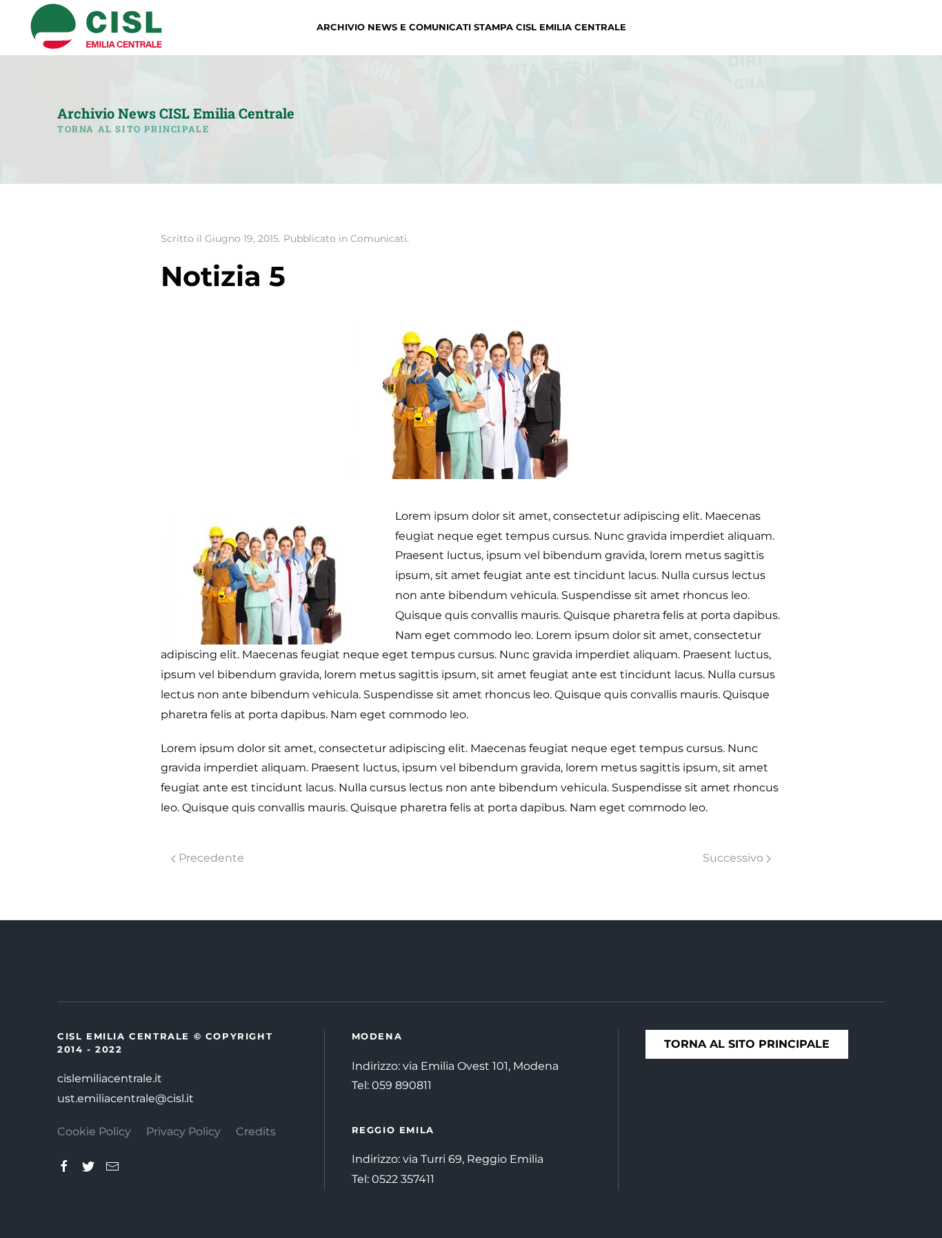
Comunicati (378, 238)
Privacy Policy (183, 1131)
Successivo (734, 857)
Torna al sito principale (133, 129)
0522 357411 (403, 1179)
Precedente (210, 857)
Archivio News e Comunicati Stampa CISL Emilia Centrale (471, 26)
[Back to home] (97, 27)
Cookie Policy (94, 1131)
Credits (256, 1131)
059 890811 (402, 1085)
